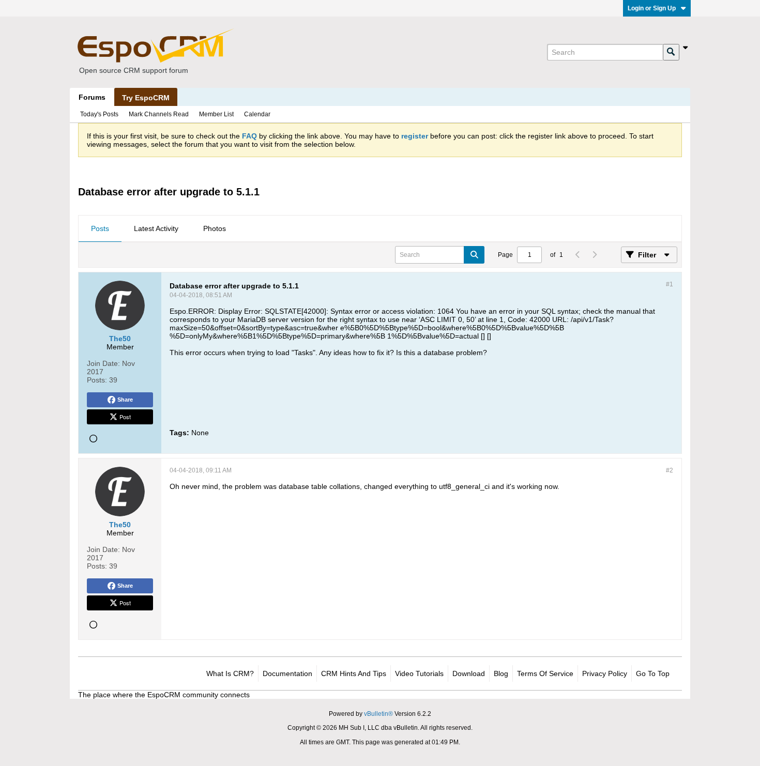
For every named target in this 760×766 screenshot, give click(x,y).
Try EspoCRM (146, 98)
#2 (669, 470)
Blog (501, 673)
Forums (92, 97)
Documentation (287, 673)
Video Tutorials (419, 673)
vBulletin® (378, 713)
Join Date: (103, 363)
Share (125, 399)
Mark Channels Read (159, 114)
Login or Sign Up (652, 8)
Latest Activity (156, 228)
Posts (100, 228)
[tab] (100, 229)
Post (125, 416)
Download (468, 673)
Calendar (257, 114)
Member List (216, 114)
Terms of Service (545, 673)
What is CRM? (230, 673)
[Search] (671, 52)
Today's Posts (99, 114)
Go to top (653, 673)
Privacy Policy (604, 673)
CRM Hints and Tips (353, 673)
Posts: (97, 380)
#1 (669, 284)
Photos (214, 228)
